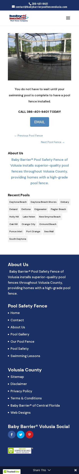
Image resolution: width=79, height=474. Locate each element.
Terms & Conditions (26, 398)
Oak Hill (13, 224)
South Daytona (17, 238)
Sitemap (17, 377)
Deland (13, 209)
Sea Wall (49, 231)
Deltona (25, 209)
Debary (65, 201)
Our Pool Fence (22, 341)
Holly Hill (14, 216)
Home (15, 313)
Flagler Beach (58, 209)
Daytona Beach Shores (44, 201)
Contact (17, 320)
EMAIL (39, 121)
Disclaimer (19, 384)
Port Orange (33, 231)
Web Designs (21, 412)
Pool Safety (20, 349)
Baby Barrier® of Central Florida (35, 405)
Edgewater (41, 209)
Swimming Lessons (25, 356)
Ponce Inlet (15, 231)
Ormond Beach (47, 224)
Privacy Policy (21, 391)
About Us (18, 327)
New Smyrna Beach (50, 216)
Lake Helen (29, 216)
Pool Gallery (20, 334)
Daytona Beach (18, 201)
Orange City (28, 224)
